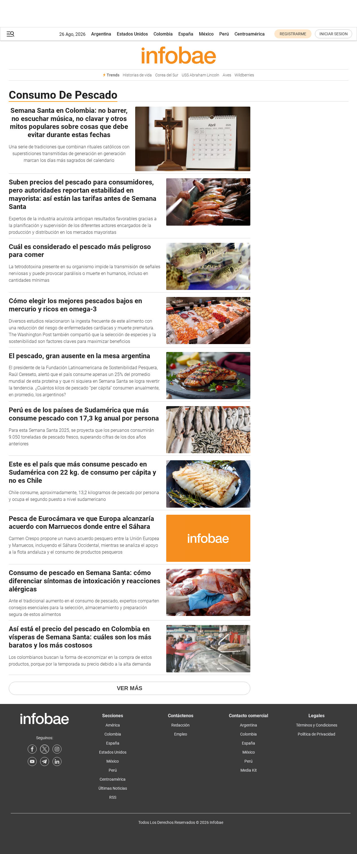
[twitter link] (44, 749)
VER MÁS (129, 688)
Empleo (180, 734)
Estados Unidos (132, 34)
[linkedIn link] (57, 761)
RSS (112, 797)
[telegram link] (44, 761)
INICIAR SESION (333, 34)
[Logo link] (179, 55)
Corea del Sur (166, 75)
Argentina (101, 34)
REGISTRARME (293, 34)
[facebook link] (32, 749)
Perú (224, 34)
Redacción (180, 725)
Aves (227, 75)
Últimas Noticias (112, 788)
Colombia (163, 34)
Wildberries (244, 75)
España (185, 34)
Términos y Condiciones (316, 725)
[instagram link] (57, 749)
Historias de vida (137, 75)
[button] (10, 34)
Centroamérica (250, 34)
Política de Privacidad (316, 734)
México (206, 34)
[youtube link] (32, 761)
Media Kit (248, 770)
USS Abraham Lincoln (200, 75)
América (113, 725)
